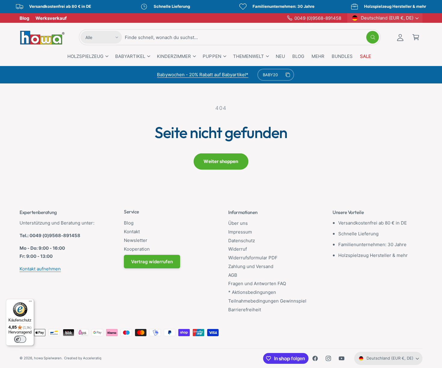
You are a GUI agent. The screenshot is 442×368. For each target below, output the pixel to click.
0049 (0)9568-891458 (317, 18)
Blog (24, 18)
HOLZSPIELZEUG (85, 56)
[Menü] (30, 302)
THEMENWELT (248, 56)
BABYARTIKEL (130, 56)
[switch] (20, 339)
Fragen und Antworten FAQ (257, 283)
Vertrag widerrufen (152, 261)
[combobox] (251, 37)
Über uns (238, 223)
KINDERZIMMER (174, 56)
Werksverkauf (51, 18)
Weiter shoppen (221, 161)
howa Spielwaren (48, 358)
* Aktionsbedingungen (252, 292)
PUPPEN (212, 56)
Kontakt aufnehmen (40, 269)
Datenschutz (241, 240)
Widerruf (237, 249)
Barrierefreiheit (244, 309)
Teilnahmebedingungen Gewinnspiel (267, 301)
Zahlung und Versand (250, 266)
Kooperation (137, 249)
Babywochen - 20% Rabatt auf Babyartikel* (202, 74)
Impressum (240, 232)
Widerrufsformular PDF (253, 258)
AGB (232, 275)
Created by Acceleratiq (82, 358)
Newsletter (135, 240)
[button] (416, 37)
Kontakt (132, 231)
